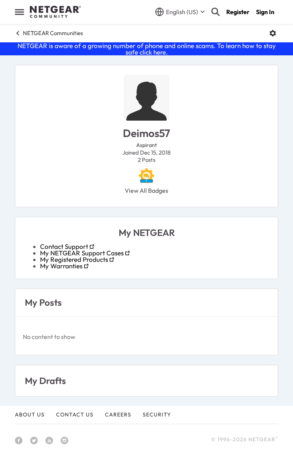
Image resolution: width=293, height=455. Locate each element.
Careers (118, 414)
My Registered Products (74, 259)
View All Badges (146, 190)
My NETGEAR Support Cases (82, 253)
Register (238, 12)
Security (157, 414)
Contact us (74, 414)
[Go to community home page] (55, 12)
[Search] (215, 11)
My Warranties (61, 266)
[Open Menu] (272, 33)
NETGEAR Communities (53, 33)
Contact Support (64, 246)
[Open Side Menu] (19, 12)
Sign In (265, 12)
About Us (30, 414)
